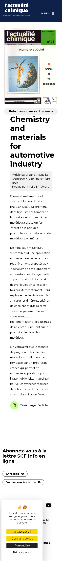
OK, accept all (22, 531)
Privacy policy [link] (22, 552)
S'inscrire (12, 473)
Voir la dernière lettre (21, 482)
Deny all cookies (22, 538)
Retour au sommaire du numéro (31, 111)
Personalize (22, 545)
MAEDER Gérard (38, 186)
